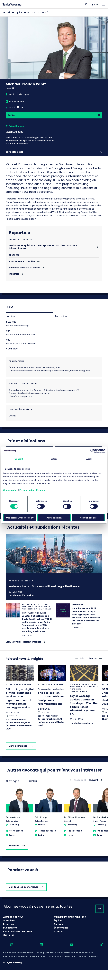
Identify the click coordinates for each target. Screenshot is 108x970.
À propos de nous (13, 916)
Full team (14, 845)
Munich (12, 94)
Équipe (18, 12)
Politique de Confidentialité (18, 953)
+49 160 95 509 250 (47, 831)
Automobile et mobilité (22, 261)
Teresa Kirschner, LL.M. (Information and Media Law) (19, 725)
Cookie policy (10, 490)
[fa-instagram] (9, 945)
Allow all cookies (88, 517)
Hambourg (14, 825)
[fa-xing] (99, 945)
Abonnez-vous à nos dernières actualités (38, 906)
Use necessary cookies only (19, 517)
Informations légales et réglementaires (24, 956)
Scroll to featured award (33, 135)
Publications (10, 927)
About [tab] (89, 459)
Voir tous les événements (23, 887)
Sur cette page (14, 151)
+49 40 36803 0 (16, 831)
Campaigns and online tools (70, 916)
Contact (59, 931)
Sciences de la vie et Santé (24, 267)
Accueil (6, 12)
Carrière (10, 316)
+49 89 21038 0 (16, 101)
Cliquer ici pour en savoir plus (54, 567)
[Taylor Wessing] (12, 5)
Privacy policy (26, 490)
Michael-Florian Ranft (24, 595)
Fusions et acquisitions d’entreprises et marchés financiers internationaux (43, 247)
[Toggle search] (86, 4)
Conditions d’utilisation (62, 956)
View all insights (18, 746)
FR (93, 4)
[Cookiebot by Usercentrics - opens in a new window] (92, 451)
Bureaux (58, 924)
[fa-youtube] (69, 945)
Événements (61, 927)
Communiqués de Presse (17, 931)
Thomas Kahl (16, 719)
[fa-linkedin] (39, 945)
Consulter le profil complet (19, 812)
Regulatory (42, 490)
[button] (86, 4)
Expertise (8, 924)
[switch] (41, 506)
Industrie (14, 273)
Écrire (11, 115)
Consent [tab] (18, 459)
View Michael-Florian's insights (23, 641)
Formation (61, 316)
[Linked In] (18, 107)
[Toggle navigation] (103, 4)
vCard (12, 107)
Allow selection (54, 517)
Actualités (9, 920)
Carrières (8, 935)
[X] (22, 107)
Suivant (93, 658)
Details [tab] (54, 459)
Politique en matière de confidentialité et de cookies (65, 953)
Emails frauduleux (88, 956)
